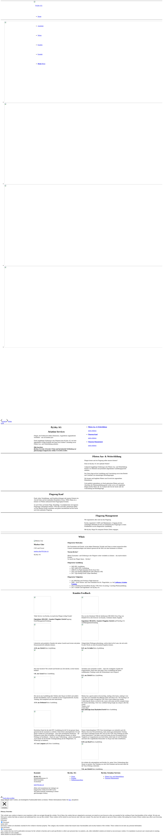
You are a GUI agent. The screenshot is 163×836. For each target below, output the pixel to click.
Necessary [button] (4, 820)
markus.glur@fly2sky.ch (41, 551)
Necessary (6, 822)
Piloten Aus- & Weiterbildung (97, 427)
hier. (70, 800)
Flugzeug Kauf (93, 434)
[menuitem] (83, 16)
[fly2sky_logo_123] (38, 5)
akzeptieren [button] (75, 800)
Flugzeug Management (95, 442)
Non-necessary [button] (5, 827)
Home (73, 776)
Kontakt (73, 778)
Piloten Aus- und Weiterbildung (114, 776)
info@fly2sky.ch (39, 785)
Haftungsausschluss (77, 780)
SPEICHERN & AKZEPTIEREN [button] (11, 834)
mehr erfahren (92, 431)
